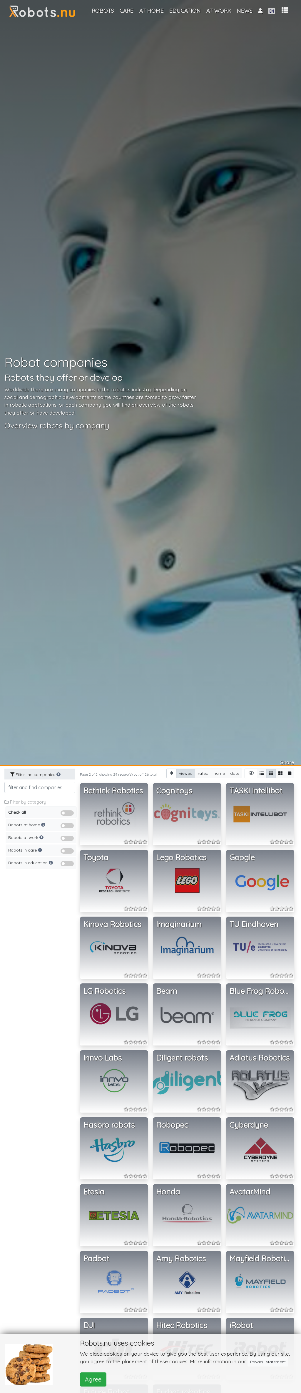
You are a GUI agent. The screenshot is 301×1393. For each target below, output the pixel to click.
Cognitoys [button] (174, 790)
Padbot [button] (96, 1258)
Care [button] (126, 10)
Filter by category (27, 802)
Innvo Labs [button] (102, 1058)
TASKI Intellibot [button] (256, 790)
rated (203, 773)
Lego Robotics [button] (181, 857)
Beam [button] (166, 991)
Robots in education (28, 862)
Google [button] (242, 857)
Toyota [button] (95, 857)
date (234, 773)
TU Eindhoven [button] (254, 924)
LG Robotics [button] (104, 991)
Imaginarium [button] (179, 924)
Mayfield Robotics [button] (261, 1258)
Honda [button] (168, 1191)
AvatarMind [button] (250, 1191)
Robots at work (23, 837)
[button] (285, 10)
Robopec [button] (172, 1125)
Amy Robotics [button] (181, 1258)
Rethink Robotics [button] (113, 790)
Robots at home (24, 824)
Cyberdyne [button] (249, 1125)
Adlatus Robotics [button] (260, 1058)
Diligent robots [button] (182, 1058)
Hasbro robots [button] (109, 1125)
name (219, 773)
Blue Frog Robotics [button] (262, 991)
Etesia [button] (94, 1191)
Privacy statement (268, 1361)
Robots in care (23, 850)
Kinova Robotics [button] (112, 924)
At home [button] (151, 10)
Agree (93, 1379)
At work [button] (218, 10)
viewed (186, 773)
